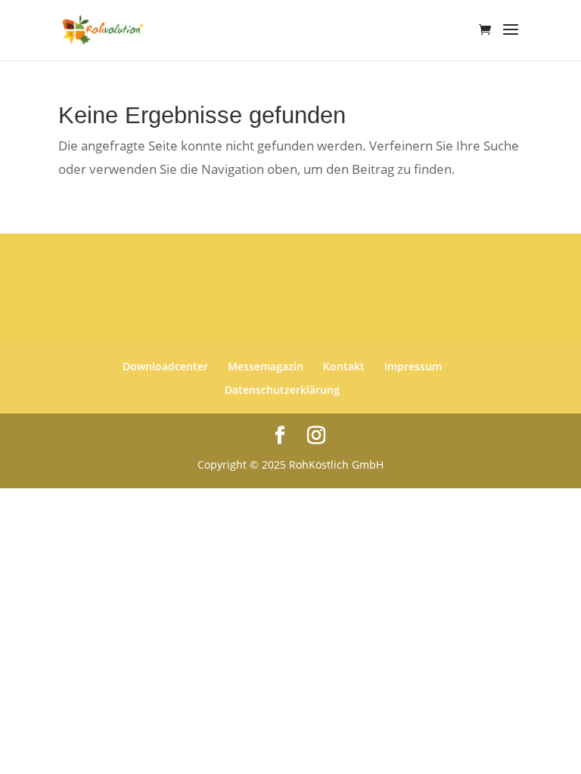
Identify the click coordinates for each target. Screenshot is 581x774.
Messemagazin (265, 366)
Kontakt (344, 366)
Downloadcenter (165, 366)
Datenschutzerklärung (282, 389)
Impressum (413, 366)
